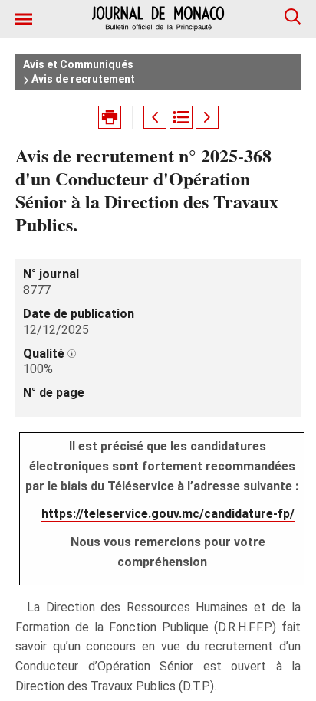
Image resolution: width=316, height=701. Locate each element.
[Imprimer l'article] (109, 117)
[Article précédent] (154, 117)
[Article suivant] (207, 117)
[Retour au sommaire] (181, 117)
